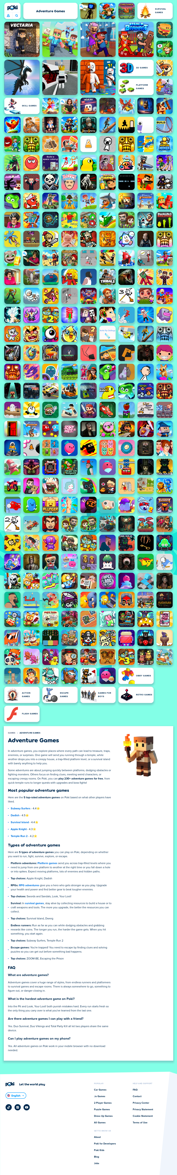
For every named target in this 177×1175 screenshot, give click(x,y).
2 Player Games (103, 1103)
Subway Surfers (20, 808)
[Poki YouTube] (27, 1107)
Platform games (47, 863)
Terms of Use (140, 1122)
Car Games (100, 1090)
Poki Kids (99, 1150)
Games (11, 733)
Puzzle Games (102, 1109)
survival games (34, 903)
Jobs (96, 1163)
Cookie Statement (143, 1116)
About (97, 1137)
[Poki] (12, 7)
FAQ (135, 1090)
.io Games (99, 1096)
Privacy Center (141, 1103)
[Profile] (8, 15)
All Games (100, 1122)
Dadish (15, 815)
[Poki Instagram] (18, 1107)
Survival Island (20, 822)
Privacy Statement (143, 1109)
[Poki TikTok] (9, 1107)
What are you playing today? (16, 15)
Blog (96, 1157)
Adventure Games (30, 733)
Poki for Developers (105, 1144)
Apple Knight (19, 829)
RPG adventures (29, 885)
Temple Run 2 (19, 836)
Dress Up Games (103, 1116)
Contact (137, 1096)
